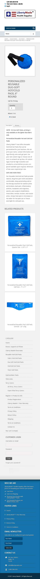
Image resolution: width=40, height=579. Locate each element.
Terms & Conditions (14, 407)
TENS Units (9, 379)
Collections (13, 39)
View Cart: (15, 4)
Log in (8, 6)
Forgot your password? (13, 463)
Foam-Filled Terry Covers (16, 390)
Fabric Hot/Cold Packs (15, 358)
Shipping (10, 419)
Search (8, 510)
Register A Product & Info (14, 396)
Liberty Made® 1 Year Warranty (18, 403)
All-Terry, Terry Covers (15, 387)
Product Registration (14, 399)
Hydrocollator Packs (12, 375)
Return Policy (12, 415)
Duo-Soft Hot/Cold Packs (15, 362)
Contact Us (11, 427)
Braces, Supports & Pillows (14, 347)
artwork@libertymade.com (22, 164)
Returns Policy (10, 523)
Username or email (12, 441)
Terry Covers (10, 383)
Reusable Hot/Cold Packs (14, 354)
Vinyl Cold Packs (13, 370)
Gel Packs (22, 39)
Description (9, 125)
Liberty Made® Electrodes (14, 350)
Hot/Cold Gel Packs (14, 366)
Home (6, 39)
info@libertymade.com (15, 565)
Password (9, 449)
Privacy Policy (12, 411)
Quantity (12, 105)
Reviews (17, 125)
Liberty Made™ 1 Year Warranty (15, 515)
